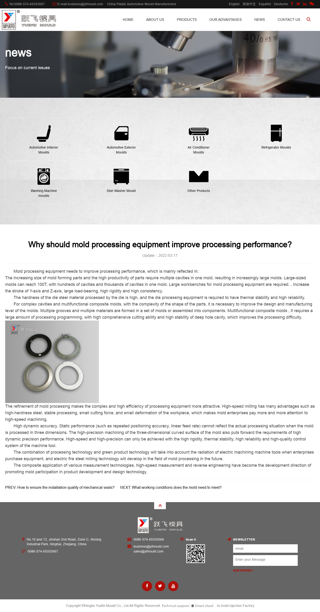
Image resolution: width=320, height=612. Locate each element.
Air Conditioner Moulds (194, 26)
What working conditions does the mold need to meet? (177, 487)
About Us (155, 20)
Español (265, 4)
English (234, 4)
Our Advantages (225, 20)
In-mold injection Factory (235, 606)
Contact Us (289, 20)
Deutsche (281, 4)
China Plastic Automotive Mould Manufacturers (141, 4)
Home (128, 20)
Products (187, 20)
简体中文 (249, 4)
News (259, 20)
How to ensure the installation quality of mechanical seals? (66, 487)
